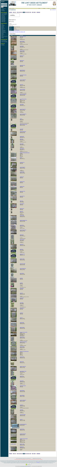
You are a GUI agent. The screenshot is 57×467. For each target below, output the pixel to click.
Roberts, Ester (21, 244)
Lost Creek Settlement (4, 13)
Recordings (3, 27)
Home (10, 8)
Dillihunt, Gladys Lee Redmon (23, 124)
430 (17, 12)
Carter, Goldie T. (22, 104)
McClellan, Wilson (22, 186)
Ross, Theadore (22, 273)
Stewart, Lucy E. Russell (23, 366)
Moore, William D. (22, 203)
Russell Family (3, 19)
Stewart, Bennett (22, 322)
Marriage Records (4, 32)
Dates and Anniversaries (5, 36)
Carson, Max (21, 84)
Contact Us (3, 44)
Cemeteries (3, 34)
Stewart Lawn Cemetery (4, 41)
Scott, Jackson (21, 302)
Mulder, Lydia (21, 211)
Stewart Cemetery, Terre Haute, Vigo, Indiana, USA (17, 31)
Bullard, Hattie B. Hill (22, 65)
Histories (3, 26)
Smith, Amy (21, 317)
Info (48, 8)
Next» (34, 12)
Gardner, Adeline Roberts (23, 131)
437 (28, 12)
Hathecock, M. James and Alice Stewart (24, 152)
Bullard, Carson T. (22, 55)
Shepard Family (3, 20)
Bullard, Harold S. (22, 60)
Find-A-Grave (3, 31)
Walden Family (3, 21)
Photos (2, 24)
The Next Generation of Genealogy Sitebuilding (25, 466)
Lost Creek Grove (4, 40)
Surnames (3, 9)
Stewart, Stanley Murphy (23, 385)
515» (32, 12)
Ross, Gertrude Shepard (23, 268)
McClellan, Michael (22, 181)
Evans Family (3, 17)
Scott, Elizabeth (22, 288)
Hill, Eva (21, 157)
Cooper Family (3, 16)
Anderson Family (4, 14)
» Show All (10, 12)
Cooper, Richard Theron (23, 109)
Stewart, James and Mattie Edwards (24, 351)
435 (25, 12)
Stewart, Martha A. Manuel (23, 371)
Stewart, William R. (22, 390)
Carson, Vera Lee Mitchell (23, 94)
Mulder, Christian (22, 208)
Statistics (3, 37)
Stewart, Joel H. (22, 361)
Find (39, 8)
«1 (15, 12)
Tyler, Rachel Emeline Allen (23, 424)
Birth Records (3, 28)
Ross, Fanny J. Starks (22, 263)
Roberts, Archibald (22, 239)
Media (44, 8)
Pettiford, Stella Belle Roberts (23, 220)
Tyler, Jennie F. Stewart (22, 414)
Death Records (3, 30)
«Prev (14, 12)
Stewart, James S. (22, 356)
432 (20, 12)
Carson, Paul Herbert (22, 89)
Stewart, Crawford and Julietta (23, 332)
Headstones (3, 25)
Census (2, 29)
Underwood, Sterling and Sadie (24, 438)
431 (19, 12)
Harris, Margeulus (22, 148)
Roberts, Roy (21, 249)
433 (22, 12)
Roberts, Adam (22, 234)
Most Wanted (3, 10)
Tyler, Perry (21, 419)
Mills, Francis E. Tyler (22, 191)
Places (2, 35)
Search (2, 1)
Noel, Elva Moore (22, 215)
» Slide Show (38, 12)
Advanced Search (4, 8)
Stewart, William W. (22, 395)
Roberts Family (3, 18)
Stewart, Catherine (22, 327)
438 (30, 12)
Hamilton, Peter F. (22, 136)
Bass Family (3, 15)
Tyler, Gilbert (21, 409)
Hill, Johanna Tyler (22, 162)
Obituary (3, 33)
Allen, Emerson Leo (22, 41)
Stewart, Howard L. (22, 346)
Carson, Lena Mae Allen (23, 79)
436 (27, 12)
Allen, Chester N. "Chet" (23, 36)
